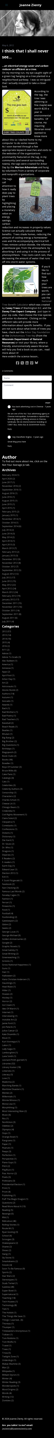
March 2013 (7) (9, 548)
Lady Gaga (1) (8, 1048)
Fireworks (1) (8, 906)
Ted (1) (5, 1308)
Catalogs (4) (8, 777)
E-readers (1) (8, 862)
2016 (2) (6, 646)
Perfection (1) (8, 1155)
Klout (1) (6, 1037)
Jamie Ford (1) (8, 1023)
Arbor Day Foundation (37, 332)
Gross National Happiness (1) (16, 964)
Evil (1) (5, 876)
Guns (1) (6, 968)
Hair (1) (5, 972)
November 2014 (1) (11, 519)
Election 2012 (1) (10, 873)
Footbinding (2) (9, 917)
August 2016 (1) (9, 493)
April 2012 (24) (9, 588)
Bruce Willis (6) (9, 770)
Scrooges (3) (8, 1239)
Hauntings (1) (8, 983)
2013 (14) (6, 635)
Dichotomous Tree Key (22, 335)
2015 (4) (6, 642)
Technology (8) (9, 1305)
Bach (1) (6, 708)
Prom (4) (6, 1191)
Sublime (18, 61)
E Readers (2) (8, 858)
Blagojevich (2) (9, 752)
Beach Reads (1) (10, 726)
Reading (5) (7, 1210)
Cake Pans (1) (8, 774)
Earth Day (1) (8, 865)
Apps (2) (6, 671)
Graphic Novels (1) (11, 946)
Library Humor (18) (11, 1067)
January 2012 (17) (10, 599)
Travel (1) (6, 1345)
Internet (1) (7, 1012)
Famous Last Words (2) (13, 891)
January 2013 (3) (10, 555)
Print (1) (6, 1188)
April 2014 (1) (8, 540)
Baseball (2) (8, 723)
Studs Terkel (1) (10, 1283)
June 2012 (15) (9, 581)
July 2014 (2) (8, 530)
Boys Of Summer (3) (12, 766)
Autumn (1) (7, 697)
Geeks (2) (6, 928)
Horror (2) (7, 1001)
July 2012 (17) (8, 577)
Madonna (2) (8, 1081)
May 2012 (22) (9, 584)
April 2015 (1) (8, 508)
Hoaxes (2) (7, 994)
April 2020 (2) (8, 478)
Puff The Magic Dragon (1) (15, 1199)
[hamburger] (6, 5)
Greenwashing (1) (10, 957)
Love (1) (6, 1078)
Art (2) (5, 682)
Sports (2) (7, 1272)
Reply (10, 429)
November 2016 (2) (11, 486)
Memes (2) (7, 1092)
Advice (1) (6, 653)
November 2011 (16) (12, 606)
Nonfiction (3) (8, 1122)
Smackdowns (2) (10, 1261)
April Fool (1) (8, 675)
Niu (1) (5, 1118)
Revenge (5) (8, 1213)
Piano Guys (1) (9, 1162)
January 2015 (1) (10, 515)
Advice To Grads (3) (11, 657)
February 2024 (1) (10, 475)
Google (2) (7, 942)
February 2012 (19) (11, 595)
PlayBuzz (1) (8, 1169)
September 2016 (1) (11, 489)
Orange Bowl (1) (10, 1136)
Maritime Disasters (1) (13, 1089)
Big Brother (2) (9, 741)
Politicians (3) (8, 1180)
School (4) (7, 1235)
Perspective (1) (9, 1158)
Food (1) (6, 909)
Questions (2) (8, 1202)
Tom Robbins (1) (10, 1338)
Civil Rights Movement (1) (14, 814)
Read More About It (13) (14, 1206)
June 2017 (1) (8, 482)
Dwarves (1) (8, 854)
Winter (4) (7, 1378)
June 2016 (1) (8, 497)
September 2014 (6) (11, 526)
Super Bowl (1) (9, 1290)
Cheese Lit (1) (8, 803)
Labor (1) (6, 1045)
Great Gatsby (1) (10, 950)
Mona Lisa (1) (8, 1103)
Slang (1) (6, 1254)
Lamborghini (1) (10, 1052)
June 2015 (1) (8, 504)
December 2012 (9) (11, 559)
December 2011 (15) (12, 603)
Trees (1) (6, 1349)
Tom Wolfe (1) (9, 1341)
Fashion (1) (7, 898)
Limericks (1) (8, 1070)
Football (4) (7, 913)
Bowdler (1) (7, 763)
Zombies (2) (8, 1400)
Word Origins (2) (10, 1389)
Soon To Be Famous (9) (13, 1268)
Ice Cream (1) (8, 1005)
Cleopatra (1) (8, 821)
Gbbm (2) (6, 924)
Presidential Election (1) (13, 1184)
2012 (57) (6, 631)
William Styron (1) (10, 1374)
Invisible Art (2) (9, 1019)
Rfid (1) (5, 1217)
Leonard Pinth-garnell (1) (14, 1059)
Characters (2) (9, 796)
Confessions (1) (9, 829)
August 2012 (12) (10, 573)
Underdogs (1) (9, 1360)
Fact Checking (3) (10, 887)
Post (47, 403)
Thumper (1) (8, 1327)
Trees (26, 61)
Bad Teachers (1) (10, 719)
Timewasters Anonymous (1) (16, 1330)
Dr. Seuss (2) (8, 843)
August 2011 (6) (9, 617)
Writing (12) (8, 1396)
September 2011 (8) (11, 614)
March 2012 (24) (10, 592)
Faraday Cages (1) (10, 895)
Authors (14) (8, 693)
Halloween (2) (8, 975)
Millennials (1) (9, 1096)
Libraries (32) (8, 1063)
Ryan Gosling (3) (10, 1232)
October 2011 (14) (11, 610)
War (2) (5, 1367)
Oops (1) (6, 1133)
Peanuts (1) (7, 1147)
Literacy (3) (7, 1074)
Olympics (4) (8, 1129)
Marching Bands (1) (11, 1085)
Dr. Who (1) (7, 847)
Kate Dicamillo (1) (10, 1034)
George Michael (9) (11, 935)
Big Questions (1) (10, 745)
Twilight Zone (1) (10, 1356)
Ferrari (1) (7, 902)
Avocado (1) (7, 701)
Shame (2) (7, 1246)
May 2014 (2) (8, 537)
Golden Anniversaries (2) (14, 939)
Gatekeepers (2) (10, 920)
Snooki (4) (7, 1265)
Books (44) (7, 759)
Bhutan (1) (7, 734)
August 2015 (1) (9, 500)
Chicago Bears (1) (10, 807)
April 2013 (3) (8, 544)
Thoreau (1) (8, 1323)
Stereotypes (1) (9, 1279)
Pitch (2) (6, 1166)
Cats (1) (5, 781)
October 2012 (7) (10, 566)
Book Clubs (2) (9, 756)
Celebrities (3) (9, 785)
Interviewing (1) (9, 1016)
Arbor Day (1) (8, 679)
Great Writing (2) (10, 953)
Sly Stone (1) (8, 1257)
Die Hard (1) (8, 840)
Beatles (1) (7, 730)
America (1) (7, 664)
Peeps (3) (6, 1151)
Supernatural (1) (10, 1294)
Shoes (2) (6, 1250)
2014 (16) (6, 638)
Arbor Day (7, 61)
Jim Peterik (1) (9, 1026)
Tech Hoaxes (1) (10, 1301)
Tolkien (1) (7, 1334)
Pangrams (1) (8, 1140)
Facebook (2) (8, 884)
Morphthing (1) (9, 1107)
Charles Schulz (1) (10, 799)
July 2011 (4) (8, 621)
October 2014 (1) (10, 522)
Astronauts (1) (9, 686)
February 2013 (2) (10, 551)
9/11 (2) (5, 649)
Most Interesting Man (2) (14, 1111)
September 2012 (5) (11, 570)
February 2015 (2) (10, 511)
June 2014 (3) (8, 533)
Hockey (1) (7, 997)
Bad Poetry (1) (9, 715)
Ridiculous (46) (9, 1221)
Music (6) (6, 1114)
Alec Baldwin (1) (9, 660)
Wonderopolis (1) (10, 1385)
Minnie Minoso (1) (11, 1100)
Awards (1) (7, 704)
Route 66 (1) (8, 1228)
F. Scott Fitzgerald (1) (12, 880)
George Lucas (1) (10, 931)
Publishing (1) (9, 1195)
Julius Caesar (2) (10, 1030)
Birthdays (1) (8, 748)
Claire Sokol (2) (9, 818)
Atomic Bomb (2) (10, 690)
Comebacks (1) (9, 825)
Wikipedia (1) (8, 1371)
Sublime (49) (8, 1287)
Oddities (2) (7, 1125)
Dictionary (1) (8, 836)
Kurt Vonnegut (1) (11, 1041)
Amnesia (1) (8, 668)
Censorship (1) (9, 792)
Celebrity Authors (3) (12, 788)
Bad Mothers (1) (10, 712)
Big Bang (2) (8, 737)
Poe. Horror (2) (9, 1173)
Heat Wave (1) (9, 986)
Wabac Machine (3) (11, 1363)
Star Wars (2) (8, 1276)
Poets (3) (6, 1177)
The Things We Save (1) (13, 1316)
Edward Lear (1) (9, 869)
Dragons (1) (8, 851)
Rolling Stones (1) (10, 1224)
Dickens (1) (7, 832)
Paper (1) (6, 1144)
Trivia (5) (6, 1352)
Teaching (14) (8, 1297)
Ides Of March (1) (10, 1008)
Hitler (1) (6, 990)
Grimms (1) (7, 961)
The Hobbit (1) (9, 1312)
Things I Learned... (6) (12, 1319)
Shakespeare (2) (10, 1243)
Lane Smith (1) (9, 1056)
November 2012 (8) (11, 562)
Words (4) (7, 1393)
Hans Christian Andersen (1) (16, 979)
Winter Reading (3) (11, 1382)
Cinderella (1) (8, 810)
